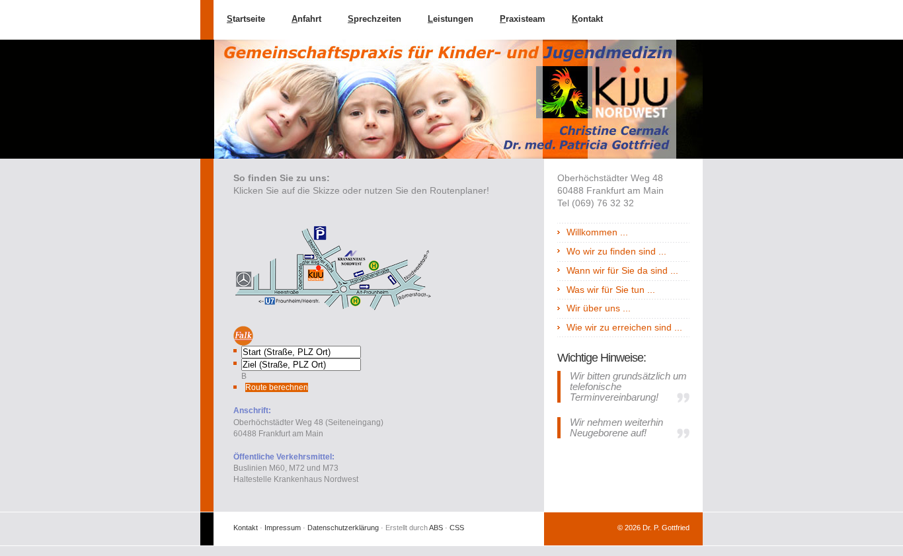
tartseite (246, 19)
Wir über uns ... (599, 308)
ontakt (587, 19)
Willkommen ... (597, 232)
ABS (436, 528)
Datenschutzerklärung (343, 528)
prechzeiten (374, 19)
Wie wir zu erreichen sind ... (624, 327)
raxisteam (522, 19)
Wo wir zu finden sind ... (616, 251)
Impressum (282, 528)
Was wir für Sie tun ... (611, 289)
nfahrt (306, 19)
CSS (457, 528)
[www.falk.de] (365, 336)
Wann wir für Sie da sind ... (622, 270)
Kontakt (245, 528)
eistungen (450, 19)
